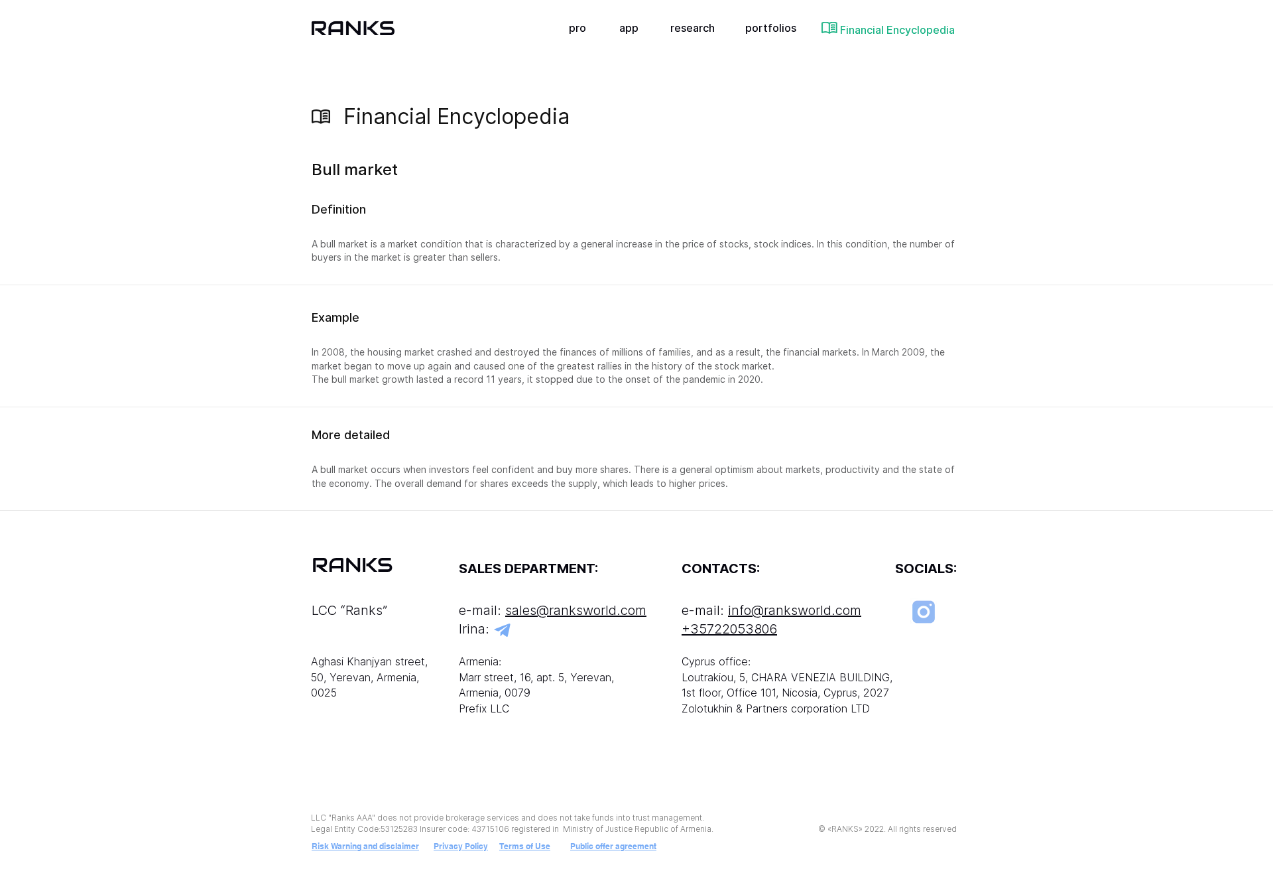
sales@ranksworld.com (575, 610)
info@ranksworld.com (794, 610)
